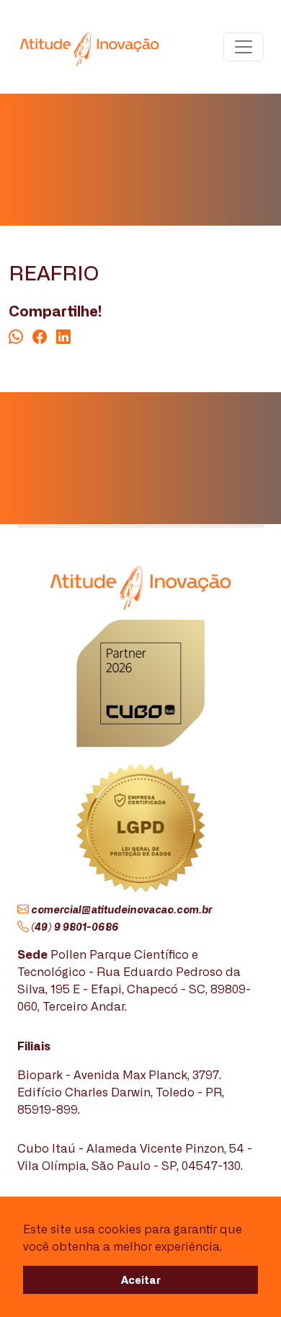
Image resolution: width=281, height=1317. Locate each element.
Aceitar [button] (141, 1279)
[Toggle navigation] (243, 46)
